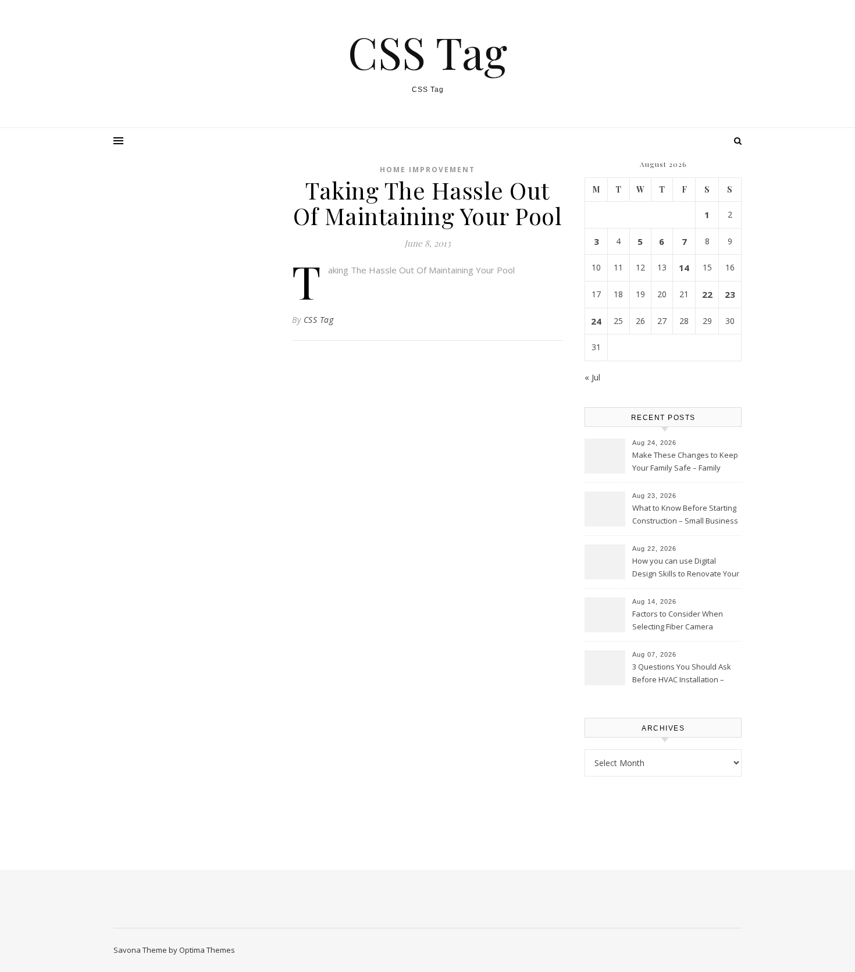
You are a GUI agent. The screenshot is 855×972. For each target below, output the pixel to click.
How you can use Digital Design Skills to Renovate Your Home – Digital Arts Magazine (685, 568)
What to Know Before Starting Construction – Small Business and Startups (685, 515)
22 (707, 294)
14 (684, 267)
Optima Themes (207, 950)
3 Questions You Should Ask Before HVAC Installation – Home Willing (681, 674)
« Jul (592, 377)
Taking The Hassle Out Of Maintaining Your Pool (421, 270)
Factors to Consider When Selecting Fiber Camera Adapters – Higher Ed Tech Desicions (678, 621)
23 (730, 294)
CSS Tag (427, 52)
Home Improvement (427, 170)
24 (596, 321)
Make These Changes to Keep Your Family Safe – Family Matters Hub (685, 462)
